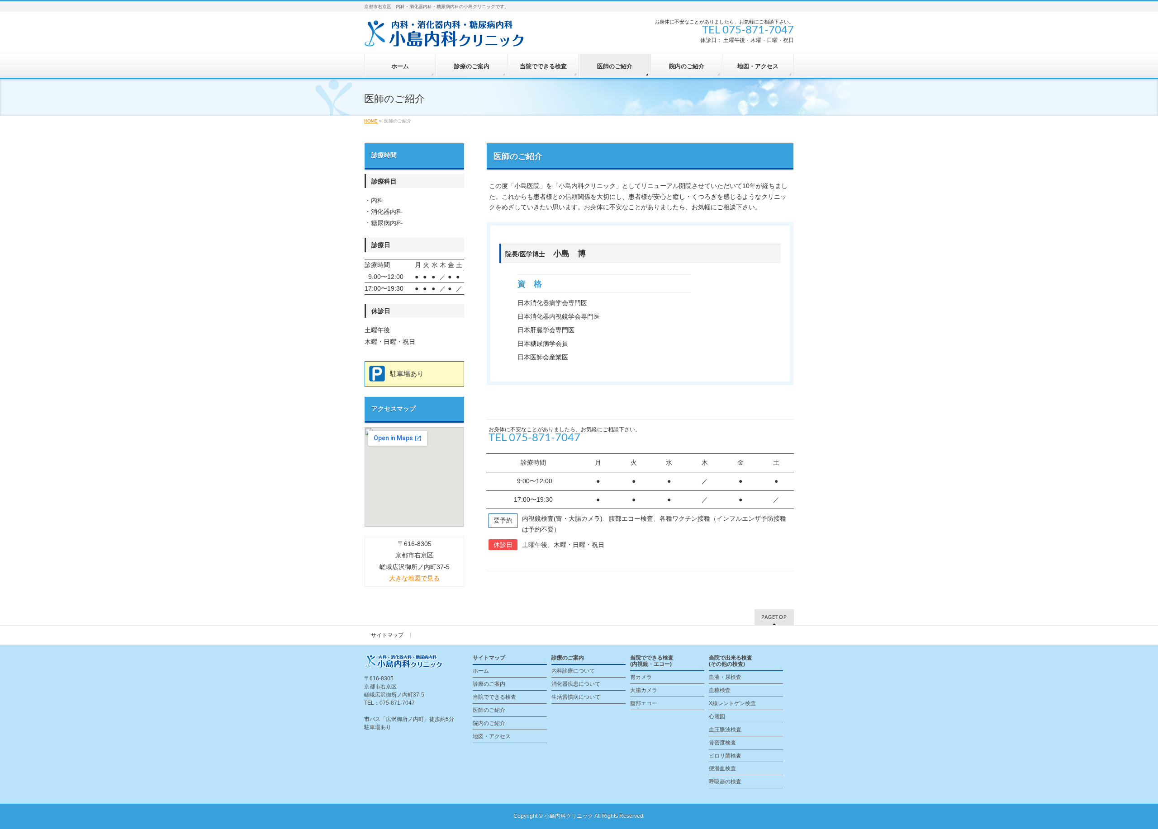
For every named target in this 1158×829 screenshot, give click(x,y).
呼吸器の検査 (725, 781)
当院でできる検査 (494, 697)
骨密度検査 (722, 743)
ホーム (481, 671)
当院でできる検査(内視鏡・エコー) (652, 661)
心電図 (717, 716)
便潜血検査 (722, 768)
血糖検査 (720, 690)
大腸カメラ (643, 690)
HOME (371, 120)
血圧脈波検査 (725, 729)
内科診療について (573, 671)
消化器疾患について (575, 684)
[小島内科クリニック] (448, 37)
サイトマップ (387, 635)
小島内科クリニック (568, 816)
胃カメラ (641, 677)
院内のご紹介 (489, 723)
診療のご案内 (489, 684)
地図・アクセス (492, 736)
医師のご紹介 (489, 710)
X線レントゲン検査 (732, 703)
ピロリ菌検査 (725, 756)
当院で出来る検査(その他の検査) (730, 661)
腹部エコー (643, 703)
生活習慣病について (575, 697)
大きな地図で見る (414, 578)
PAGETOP (774, 617)
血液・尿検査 (725, 677)
